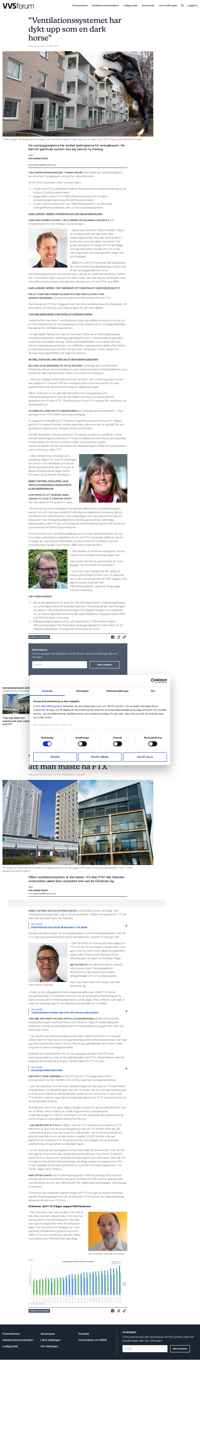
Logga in (192, 5)
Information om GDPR (93, 1340)
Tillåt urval (100, 757)
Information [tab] (82, 691)
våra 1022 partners (51, 706)
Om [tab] (153, 691)
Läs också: (59, 926)
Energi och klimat (39, 637)
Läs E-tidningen (168, 5)
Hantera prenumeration (105, 5)
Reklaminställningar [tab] (118, 691)
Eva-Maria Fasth (38, 158)
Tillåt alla (145, 757)
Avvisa (55, 757)
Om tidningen (49, 1346)
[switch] (82, 743)
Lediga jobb (130, 5)
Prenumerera (80, 5)
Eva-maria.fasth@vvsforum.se (42, 164)
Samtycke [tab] (47, 691)
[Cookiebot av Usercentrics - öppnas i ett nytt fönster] (153, 680)
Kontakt (84, 1333)
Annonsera (148, 5)
